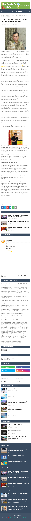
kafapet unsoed (9, 15)
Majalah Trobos (4, 381)
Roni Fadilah (9, 240)
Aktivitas (6, 204)
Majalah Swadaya (20, 380)
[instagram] (23, 370)
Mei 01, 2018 (9, 241)
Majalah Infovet (19, 378)
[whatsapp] (8, 367)
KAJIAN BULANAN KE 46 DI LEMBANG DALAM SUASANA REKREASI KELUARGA (18, 408)
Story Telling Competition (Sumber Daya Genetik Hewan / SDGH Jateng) (18, 216)
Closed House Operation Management (17, 414)
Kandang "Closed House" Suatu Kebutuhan (18, 395)
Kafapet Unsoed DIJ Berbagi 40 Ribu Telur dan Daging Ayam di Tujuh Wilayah (18, 437)
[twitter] (8, 370)
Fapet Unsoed (4, 378)
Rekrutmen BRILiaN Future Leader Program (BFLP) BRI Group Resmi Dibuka (18, 449)
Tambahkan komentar (11, 254)
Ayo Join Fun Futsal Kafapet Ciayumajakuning (14, 431)
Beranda (3, 15)
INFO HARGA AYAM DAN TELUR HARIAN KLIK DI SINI (7, 359)
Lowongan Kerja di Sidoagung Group (17, 461)
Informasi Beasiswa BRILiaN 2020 (16, 455)
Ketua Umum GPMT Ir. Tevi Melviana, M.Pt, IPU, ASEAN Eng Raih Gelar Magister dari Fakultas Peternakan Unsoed (18, 508)
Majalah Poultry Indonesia (7, 380)
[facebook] (23, 367)
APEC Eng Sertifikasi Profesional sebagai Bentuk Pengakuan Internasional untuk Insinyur (18, 402)
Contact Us (19, 515)
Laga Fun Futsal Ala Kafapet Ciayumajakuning (15, 425)
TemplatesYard (13, 517)
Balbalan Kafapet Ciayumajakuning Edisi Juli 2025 (18, 228)
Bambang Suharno (6, 24)
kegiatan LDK (22, 74)
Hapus (10, 248)
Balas (7, 248)
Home (11, 515)
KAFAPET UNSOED (15, 11)
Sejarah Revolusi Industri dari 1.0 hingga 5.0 (18, 388)
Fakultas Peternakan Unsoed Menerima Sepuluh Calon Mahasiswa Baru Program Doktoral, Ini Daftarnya (18, 501)
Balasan (8, 250)
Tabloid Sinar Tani (20, 381)
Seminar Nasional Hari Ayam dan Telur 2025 (18, 221)
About (14, 515)
